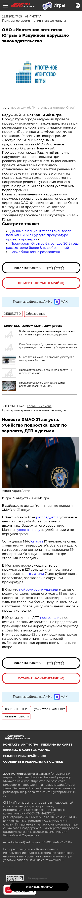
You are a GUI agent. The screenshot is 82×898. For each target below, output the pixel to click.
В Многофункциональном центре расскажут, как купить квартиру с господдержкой (47, 333)
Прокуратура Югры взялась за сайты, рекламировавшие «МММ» (42, 384)
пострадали (50, 618)
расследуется (47, 517)
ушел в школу (28, 530)
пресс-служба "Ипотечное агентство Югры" (43, 107)
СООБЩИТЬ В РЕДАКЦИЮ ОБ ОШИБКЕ (33, 761)
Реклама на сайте (56, 744)
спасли (37, 541)
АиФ (26, 491)
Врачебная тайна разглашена (35, 252)
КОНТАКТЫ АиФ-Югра (20, 744)
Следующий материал (39, 887)
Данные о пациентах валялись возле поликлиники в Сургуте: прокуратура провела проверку (39, 235)
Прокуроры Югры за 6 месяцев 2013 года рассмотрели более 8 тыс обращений (42, 246)
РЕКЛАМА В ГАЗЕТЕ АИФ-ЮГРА (26, 750)
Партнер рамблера (37, 878)
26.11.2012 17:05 (12, 16)
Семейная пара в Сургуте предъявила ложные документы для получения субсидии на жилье (48, 346)
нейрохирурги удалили (38, 590)
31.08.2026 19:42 (13, 406)
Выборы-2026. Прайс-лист (25, 756)
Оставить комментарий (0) (41, 283)
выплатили (34, 574)
